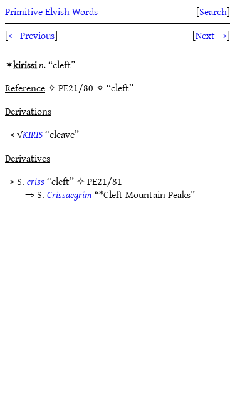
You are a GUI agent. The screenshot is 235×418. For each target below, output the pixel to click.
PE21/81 (104, 181)
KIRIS (33, 134)
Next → (211, 35)
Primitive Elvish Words (51, 11)
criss (35, 181)
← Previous (31, 35)
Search (213, 11)
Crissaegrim (69, 194)
